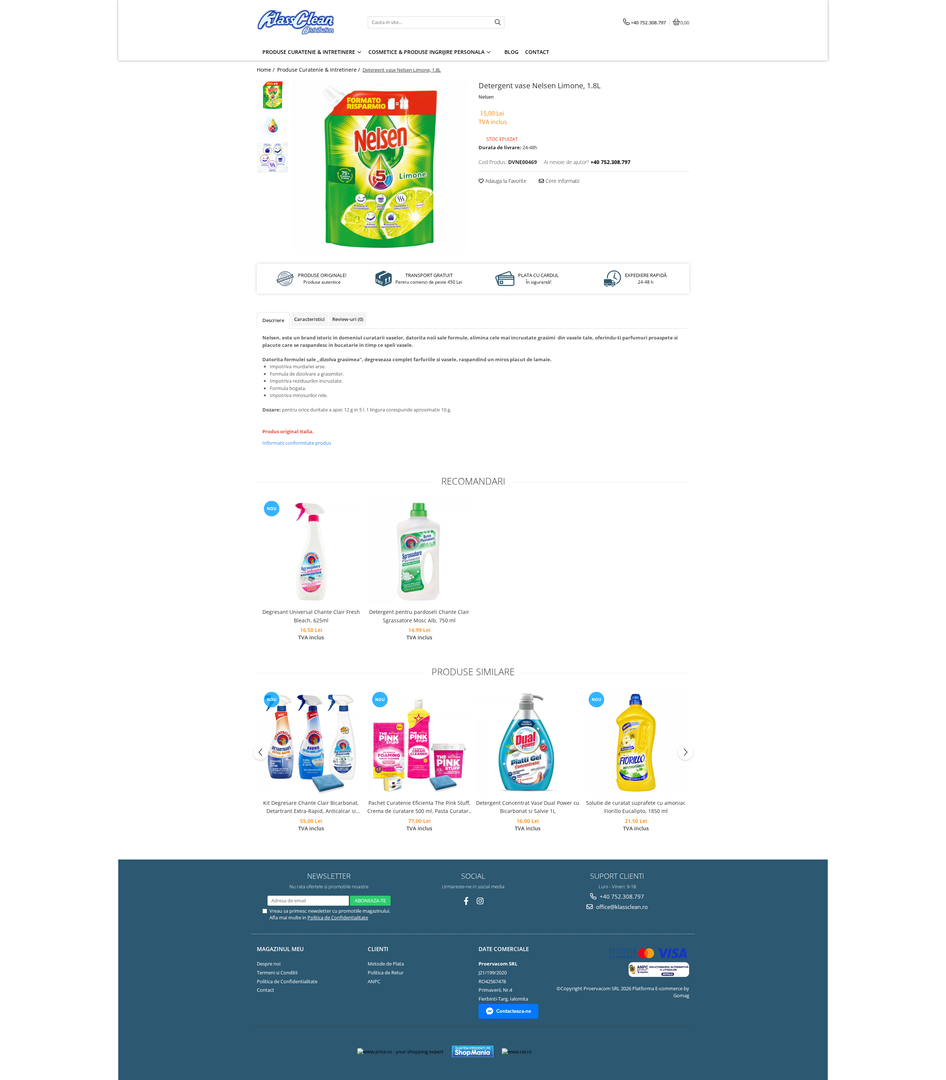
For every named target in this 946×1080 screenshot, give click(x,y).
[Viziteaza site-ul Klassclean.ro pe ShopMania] (472, 1051)
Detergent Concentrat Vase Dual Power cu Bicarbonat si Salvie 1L (527, 806)
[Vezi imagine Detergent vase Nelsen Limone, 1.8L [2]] (272, 157)
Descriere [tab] (273, 320)
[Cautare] (497, 22)
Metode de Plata (386, 963)
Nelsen (486, 96)
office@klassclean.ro (621, 906)
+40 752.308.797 (621, 896)
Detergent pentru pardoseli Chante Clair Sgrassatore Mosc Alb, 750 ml (419, 615)
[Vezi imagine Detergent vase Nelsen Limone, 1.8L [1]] (272, 126)
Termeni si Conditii (277, 972)
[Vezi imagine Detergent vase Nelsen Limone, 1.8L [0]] (272, 94)
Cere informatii (561, 180)
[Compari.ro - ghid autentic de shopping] (564, 1051)
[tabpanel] (379, 166)
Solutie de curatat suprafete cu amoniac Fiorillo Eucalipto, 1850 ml (635, 806)
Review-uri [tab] (347, 319)
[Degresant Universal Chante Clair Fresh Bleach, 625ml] (311, 551)
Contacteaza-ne (513, 1011)
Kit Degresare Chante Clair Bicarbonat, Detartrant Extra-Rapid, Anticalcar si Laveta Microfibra (311, 807)
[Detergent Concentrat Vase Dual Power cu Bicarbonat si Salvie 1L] (527, 742)
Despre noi (268, 963)
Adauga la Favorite (505, 180)
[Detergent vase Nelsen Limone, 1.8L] (379, 166)
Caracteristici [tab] (309, 319)
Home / (266, 69)
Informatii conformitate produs (296, 443)
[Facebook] (466, 901)
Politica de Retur (386, 972)
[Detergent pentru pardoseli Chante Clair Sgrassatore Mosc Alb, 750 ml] (419, 551)
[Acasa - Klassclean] (303, 22)
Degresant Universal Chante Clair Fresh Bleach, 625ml (311, 615)
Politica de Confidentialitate (337, 917)
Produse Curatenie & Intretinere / (319, 69)
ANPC (374, 981)
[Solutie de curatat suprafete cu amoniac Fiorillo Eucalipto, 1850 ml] (635, 742)
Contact (265, 990)
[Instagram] (480, 901)
